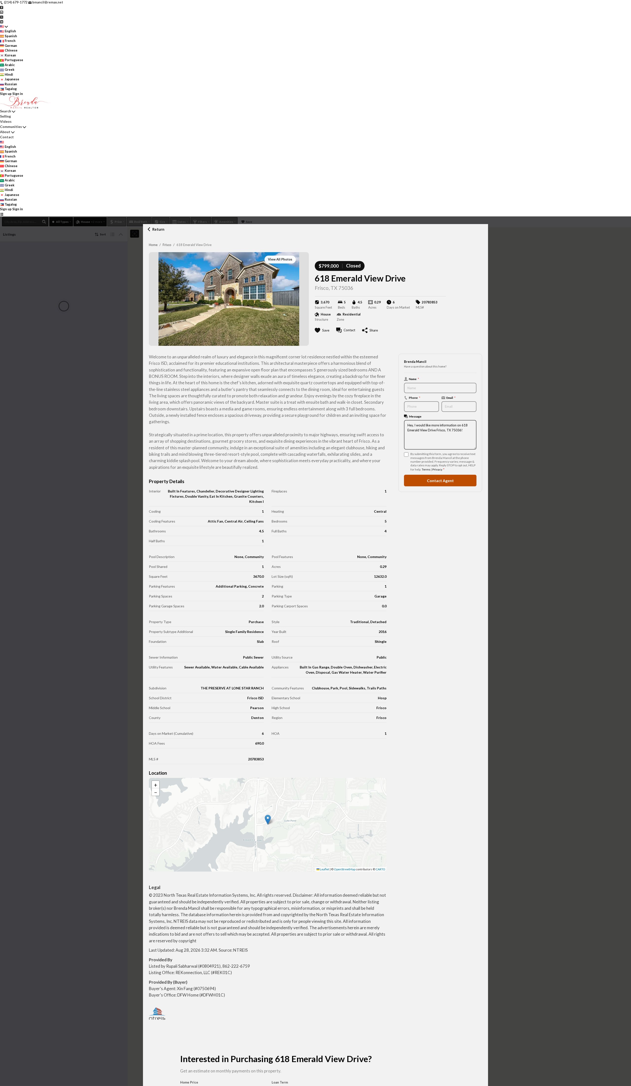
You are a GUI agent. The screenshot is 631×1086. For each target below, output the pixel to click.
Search (5, 111)
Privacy (437, 469)
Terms (426, 469)
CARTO (380, 869)
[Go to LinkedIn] (1, 21)
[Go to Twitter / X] (1, 17)
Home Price (189, 1082)
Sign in (17, 94)
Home (153, 245)
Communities (11, 126)
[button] (268, 820)
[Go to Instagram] (1, 12)
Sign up (6, 94)
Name (414, 379)
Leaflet (324, 869)
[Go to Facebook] (1, 7)
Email (451, 397)
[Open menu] (1, 214)
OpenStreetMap (344, 869)
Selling (5, 116)
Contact (7, 137)
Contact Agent (440, 480)
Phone (414, 397)
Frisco (167, 245)
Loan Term (280, 1082)
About (5, 132)
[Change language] (4, 26)
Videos (6, 121)
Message (415, 416)
